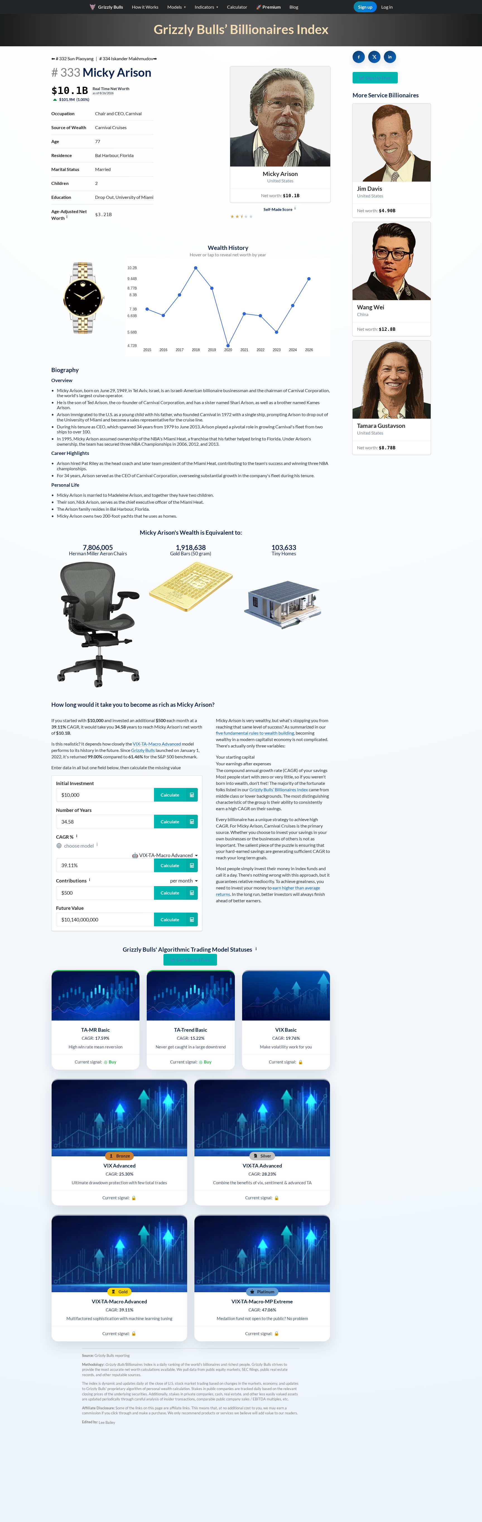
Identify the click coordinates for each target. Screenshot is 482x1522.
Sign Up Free (378, 77)
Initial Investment (75, 783)
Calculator (237, 6)
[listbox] (165, 855)
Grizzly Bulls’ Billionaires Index (241, 29)
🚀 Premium (268, 6)
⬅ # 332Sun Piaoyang (72, 58)
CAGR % (66, 837)
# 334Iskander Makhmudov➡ (128, 58)
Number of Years (73, 810)
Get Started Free (193, 959)
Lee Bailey (107, 1422)
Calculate (170, 794)
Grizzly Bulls (143, 750)
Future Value (70, 908)
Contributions (73, 880)
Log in (387, 6)
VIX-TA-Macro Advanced (157, 743)
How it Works (145, 6)
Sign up (365, 6)
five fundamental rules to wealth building (255, 732)
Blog (294, 6)
